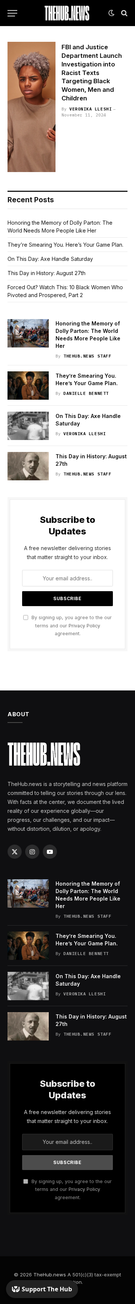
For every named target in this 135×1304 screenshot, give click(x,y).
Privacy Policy (84, 625)
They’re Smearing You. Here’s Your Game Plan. (65, 244)
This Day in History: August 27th (47, 273)
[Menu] (12, 13)
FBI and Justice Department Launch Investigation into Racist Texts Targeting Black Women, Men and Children (92, 72)
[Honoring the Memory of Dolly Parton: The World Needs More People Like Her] (28, 333)
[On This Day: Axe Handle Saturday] (28, 426)
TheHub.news (49, 1275)
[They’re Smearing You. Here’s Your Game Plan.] (28, 385)
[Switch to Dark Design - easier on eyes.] (111, 13)
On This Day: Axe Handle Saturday (50, 259)
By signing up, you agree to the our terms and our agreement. (71, 625)
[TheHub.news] (67, 13)
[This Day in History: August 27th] (28, 466)
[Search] (124, 13)
